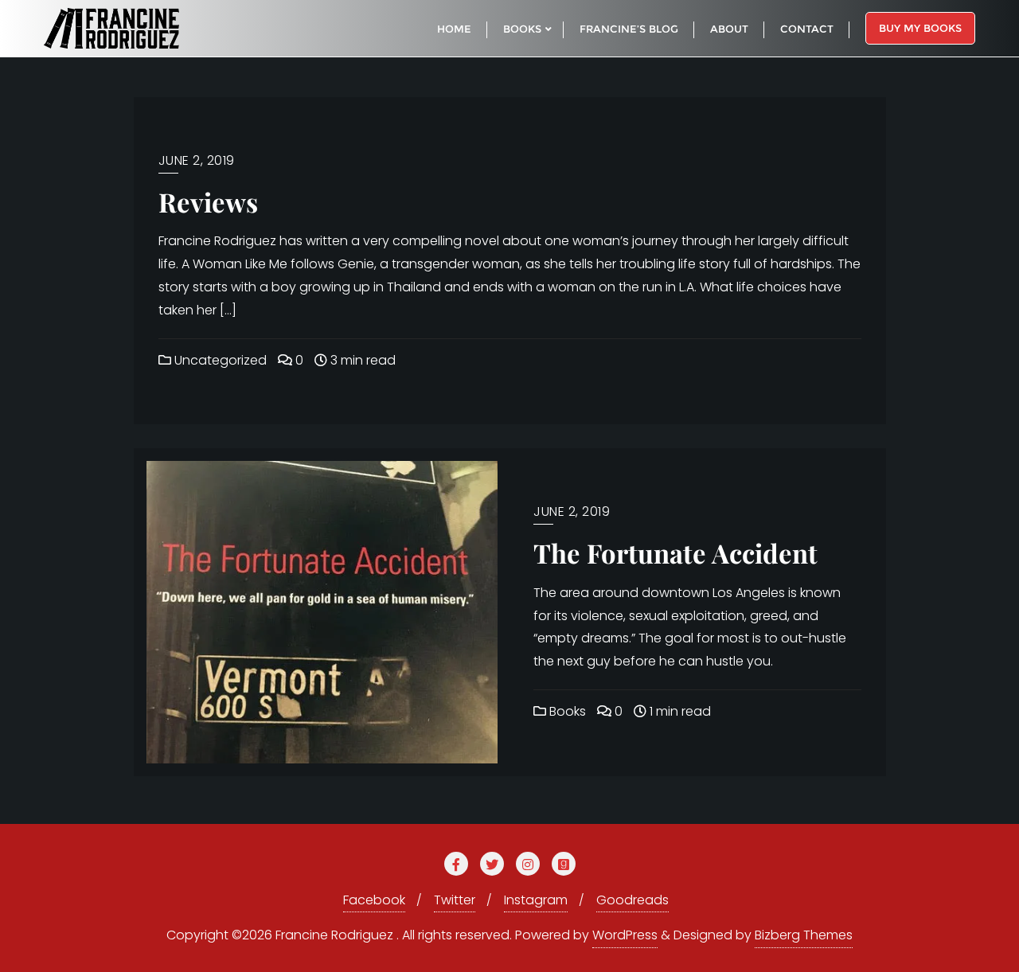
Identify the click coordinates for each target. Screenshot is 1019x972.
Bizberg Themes (804, 935)
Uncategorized (219, 360)
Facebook (374, 900)
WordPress (625, 935)
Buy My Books (920, 27)
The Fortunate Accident (675, 552)
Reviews (208, 201)
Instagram (536, 900)
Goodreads (632, 900)
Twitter (454, 900)
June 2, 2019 (196, 160)
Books (566, 711)
